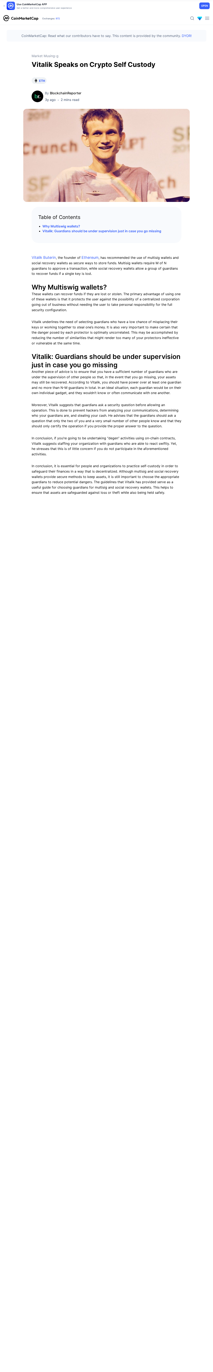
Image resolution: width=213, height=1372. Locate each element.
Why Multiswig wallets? (61, 226)
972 (58, 18)
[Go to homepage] (20, 18)
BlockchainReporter (65, 93)
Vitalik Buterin (44, 257)
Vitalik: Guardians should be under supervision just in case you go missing (101, 231)
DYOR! (187, 36)
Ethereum (90, 257)
